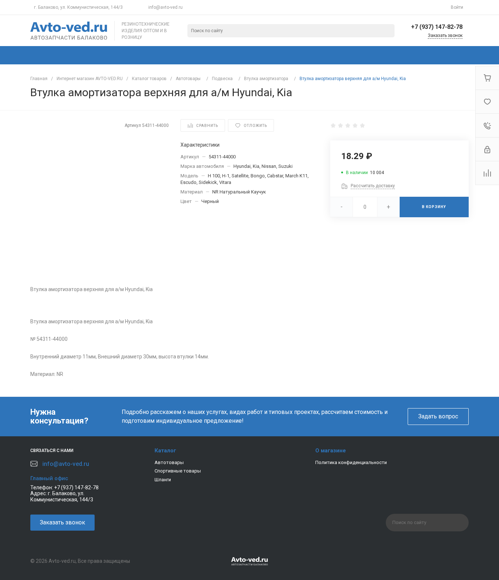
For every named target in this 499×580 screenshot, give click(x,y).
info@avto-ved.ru (165, 7)
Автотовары (169, 462)
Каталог (165, 450)
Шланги (163, 479)
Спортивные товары (178, 471)
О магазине (330, 450)
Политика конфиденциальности (351, 462)
